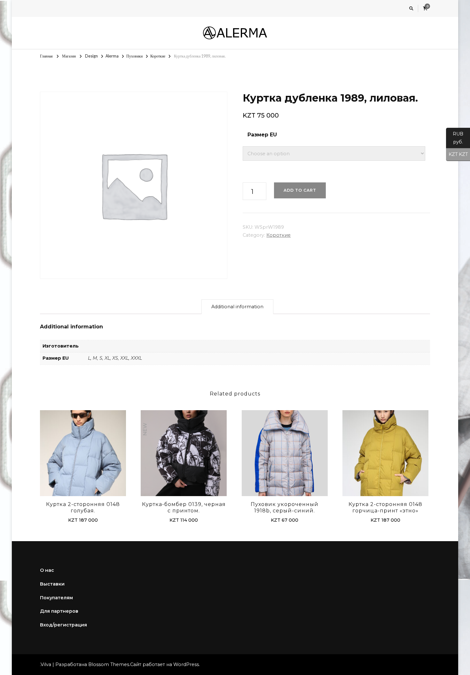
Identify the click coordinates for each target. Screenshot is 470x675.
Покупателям (56, 598)
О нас (47, 570)
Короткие (278, 235)
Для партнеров (59, 611)
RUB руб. (454, 138)
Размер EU (262, 135)
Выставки (52, 584)
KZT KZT (457, 154)
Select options (83, 454)
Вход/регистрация (63, 625)
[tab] (237, 306)
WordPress (186, 664)
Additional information (237, 307)
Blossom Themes (108, 664)
